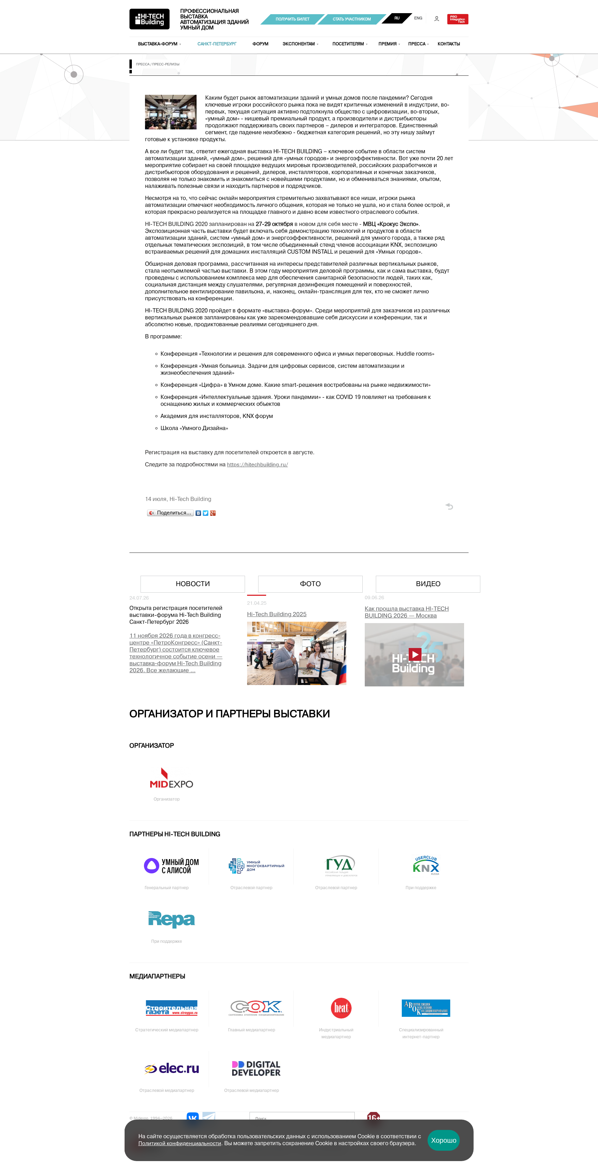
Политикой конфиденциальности (179, 1143)
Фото (310, 584)
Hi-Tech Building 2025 (277, 614)
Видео (428, 584)
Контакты (449, 44)
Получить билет (292, 19)
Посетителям (348, 44)
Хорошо (443, 1140)
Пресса (416, 44)
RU (397, 18)
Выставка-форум (158, 44)
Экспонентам (299, 44)
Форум (261, 44)
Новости (193, 584)
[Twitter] (205, 513)
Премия (388, 44)
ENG (418, 18)
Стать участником (352, 19)
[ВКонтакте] (198, 513)
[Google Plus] (213, 513)
